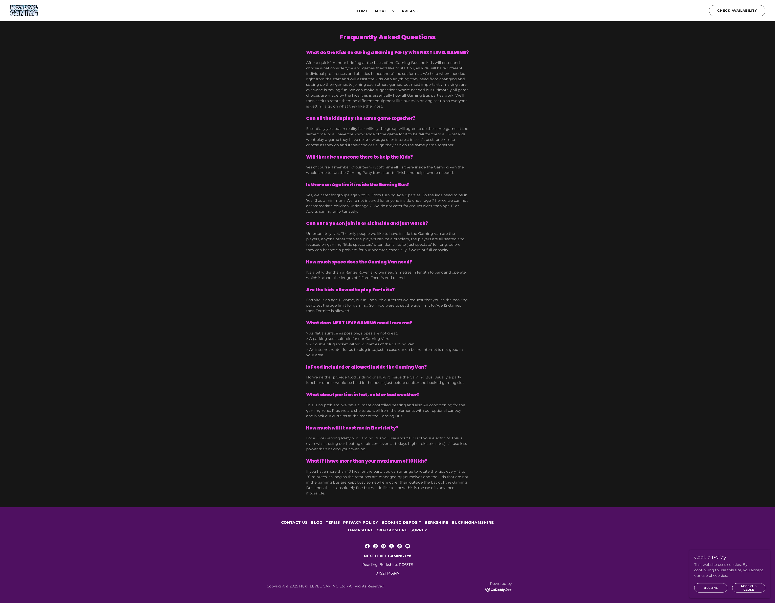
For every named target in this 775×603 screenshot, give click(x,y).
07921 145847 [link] (387, 573)
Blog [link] (317, 522)
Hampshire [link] (360, 530)
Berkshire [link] (436, 522)
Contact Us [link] (294, 522)
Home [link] (361, 11)
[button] (385, 11)
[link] (24, 10)
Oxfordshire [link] (392, 530)
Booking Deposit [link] (401, 522)
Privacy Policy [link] (360, 522)
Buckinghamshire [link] (473, 522)
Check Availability (737, 11)
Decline (711, 588)
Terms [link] (333, 522)
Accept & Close (749, 588)
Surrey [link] (419, 530)
